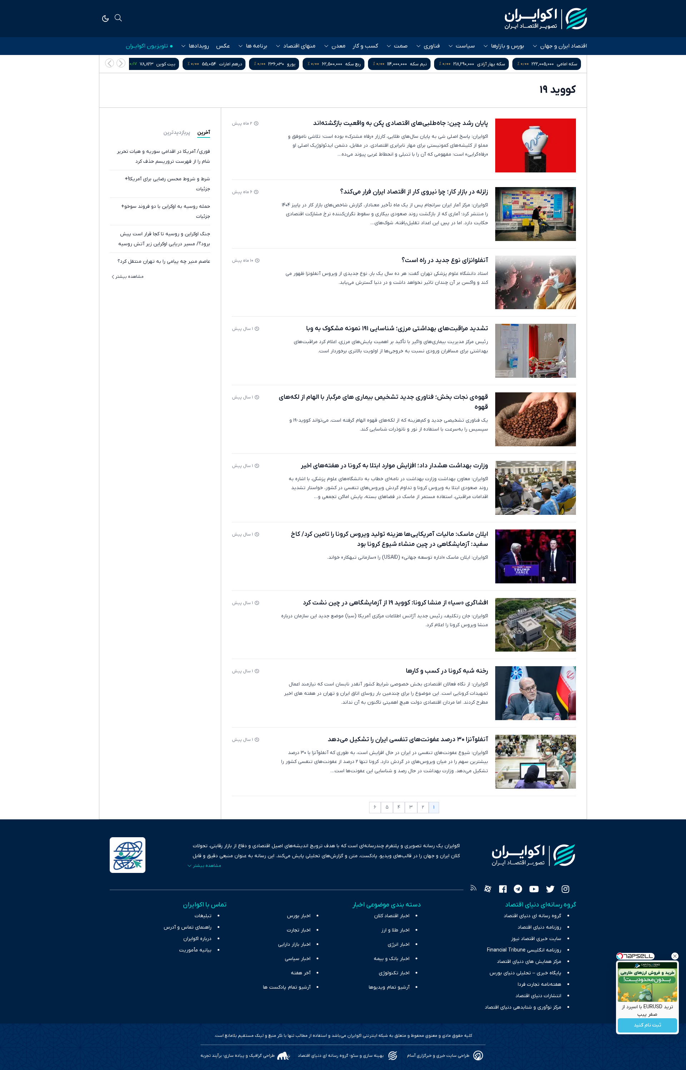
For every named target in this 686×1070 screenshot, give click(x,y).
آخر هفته (300, 973)
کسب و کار (365, 46)
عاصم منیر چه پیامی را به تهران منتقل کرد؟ (164, 261)
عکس (223, 46)
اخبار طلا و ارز (395, 930)
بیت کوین (238, 64)
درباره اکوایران (197, 938)
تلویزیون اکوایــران (147, 46)
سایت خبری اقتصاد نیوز (536, 938)
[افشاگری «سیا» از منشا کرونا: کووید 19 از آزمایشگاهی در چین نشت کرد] (535, 625)
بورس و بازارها (507, 46)
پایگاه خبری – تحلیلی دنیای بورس (525, 973)
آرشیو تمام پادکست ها (286, 987)
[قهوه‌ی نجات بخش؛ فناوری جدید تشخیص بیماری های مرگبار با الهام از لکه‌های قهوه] (535, 419)
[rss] (473, 890)
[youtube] (534, 890)
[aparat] (487, 890)
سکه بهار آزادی (563, 64)
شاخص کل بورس (165, 64)
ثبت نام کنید (647, 1025)
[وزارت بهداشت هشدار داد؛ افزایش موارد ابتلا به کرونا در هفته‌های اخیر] (535, 488)
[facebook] (503, 890)
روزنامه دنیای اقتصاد (539, 927)
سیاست (465, 46)
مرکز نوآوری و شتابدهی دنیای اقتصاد (523, 1007)
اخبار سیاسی (297, 958)
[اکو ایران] (546, 18)
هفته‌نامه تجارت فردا (539, 984)
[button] (109, 63)
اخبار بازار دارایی (294, 944)
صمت (401, 46)
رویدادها (199, 46)
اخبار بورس (298, 916)
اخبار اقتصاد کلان (391, 916)
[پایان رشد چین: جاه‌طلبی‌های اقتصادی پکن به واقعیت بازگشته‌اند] (535, 145)
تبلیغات (203, 916)
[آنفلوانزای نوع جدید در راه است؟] (535, 283)
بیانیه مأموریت (195, 950)
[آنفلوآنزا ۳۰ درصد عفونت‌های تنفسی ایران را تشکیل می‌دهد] (535, 762)
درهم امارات (302, 64)
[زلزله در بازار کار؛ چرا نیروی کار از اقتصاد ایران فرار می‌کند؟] (535, 214)
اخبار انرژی (398, 944)
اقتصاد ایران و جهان (563, 46)
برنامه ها (256, 46)
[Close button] (674, 956)
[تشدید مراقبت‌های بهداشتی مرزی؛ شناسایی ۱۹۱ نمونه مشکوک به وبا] (535, 351)
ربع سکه (425, 64)
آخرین (203, 132)
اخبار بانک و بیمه (391, 958)
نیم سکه (490, 64)
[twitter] (550, 890)
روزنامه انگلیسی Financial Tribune (524, 950)
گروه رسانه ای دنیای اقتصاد (532, 916)
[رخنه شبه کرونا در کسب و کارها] (535, 693)
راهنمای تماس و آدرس (188, 927)
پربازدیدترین (176, 132)
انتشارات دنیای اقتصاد (538, 996)
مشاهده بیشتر (129, 277)
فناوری (432, 46)
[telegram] (518, 890)
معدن (339, 46)
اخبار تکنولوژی (394, 973)
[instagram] (565, 890)
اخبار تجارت (298, 930)
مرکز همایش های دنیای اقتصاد (529, 961)
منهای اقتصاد (299, 46)
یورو (363, 64)
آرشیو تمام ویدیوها (389, 987)
